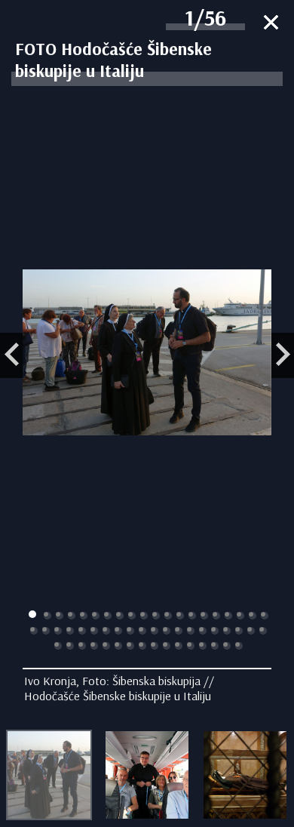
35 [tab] (203, 631)
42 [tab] (70, 646)
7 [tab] (108, 615)
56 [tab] (239, 646)
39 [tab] (251, 631)
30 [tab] (142, 631)
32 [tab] (166, 631)
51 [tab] (178, 646)
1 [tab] (32, 614)
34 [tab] (190, 631)
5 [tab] (83, 615)
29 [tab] (130, 631)
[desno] (282, 355)
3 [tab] (59, 615)
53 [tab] (203, 646)
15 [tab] (204, 615)
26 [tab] (94, 631)
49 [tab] (154, 646)
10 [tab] (144, 615)
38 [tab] (239, 631)
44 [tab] (94, 646)
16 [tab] (216, 615)
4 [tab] (71, 615)
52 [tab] (190, 646)
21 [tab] (34, 631)
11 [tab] (156, 615)
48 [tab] (142, 646)
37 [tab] (227, 631)
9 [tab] (132, 615)
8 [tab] (120, 615)
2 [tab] (47, 615)
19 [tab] (252, 615)
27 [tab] (106, 631)
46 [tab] (118, 646)
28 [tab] (118, 631)
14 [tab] (192, 615)
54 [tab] (215, 646)
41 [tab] (58, 646)
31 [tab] (154, 631)
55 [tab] (227, 646)
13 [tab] (180, 615)
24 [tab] (70, 631)
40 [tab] (263, 631)
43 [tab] (82, 646)
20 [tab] (264, 615)
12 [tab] (168, 615)
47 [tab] (130, 646)
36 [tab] (215, 631)
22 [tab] (46, 631)
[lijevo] (11, 355)
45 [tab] (106, 646)
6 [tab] (96, 615)
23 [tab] (58, 631)
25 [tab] (82, 631)
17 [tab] (228, 615)
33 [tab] (178, 631)
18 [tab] (240, 615)
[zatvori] (271, 24)
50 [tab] (166, 646)
